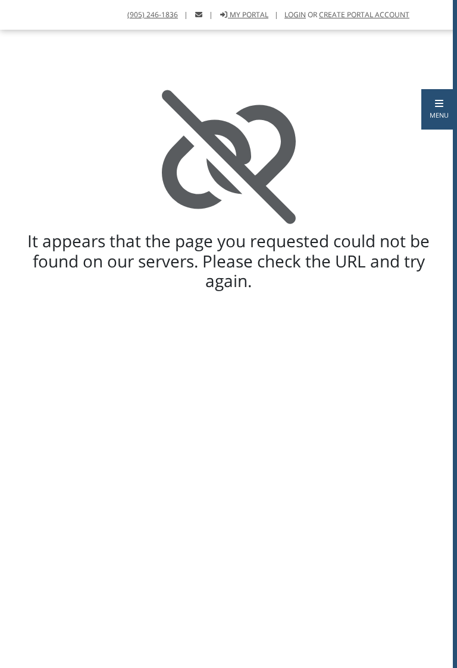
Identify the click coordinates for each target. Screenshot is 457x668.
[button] (439, 109)
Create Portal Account (364, 15)
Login (295, 15)
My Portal (248, 15)
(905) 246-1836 (152, 15)
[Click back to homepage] (22, 13)
